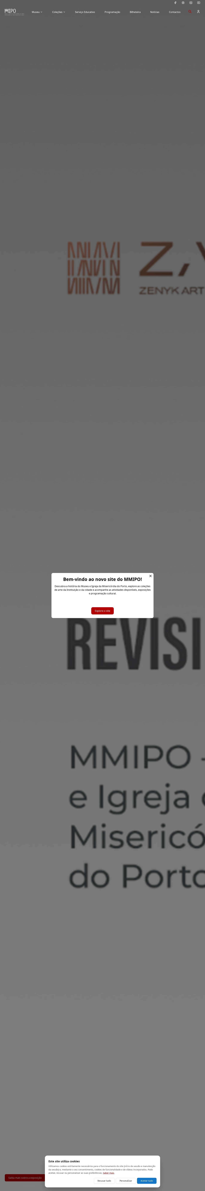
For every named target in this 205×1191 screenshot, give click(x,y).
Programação (112, 12)
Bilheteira (135, 12)
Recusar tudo (104, 1180)
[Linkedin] (190, 2)
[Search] (190, 11)
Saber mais (108, 1172)
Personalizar (126, 1180)
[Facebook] (175, 2)
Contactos (175, 12)
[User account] (198, 11)
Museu (36, 12)
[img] (14, 12)
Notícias (154, 12)
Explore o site (102, 610)
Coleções (57, 12)
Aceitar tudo (147, 1180)
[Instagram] (183, 2)
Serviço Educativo (85, 12)
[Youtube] (198, 2)
